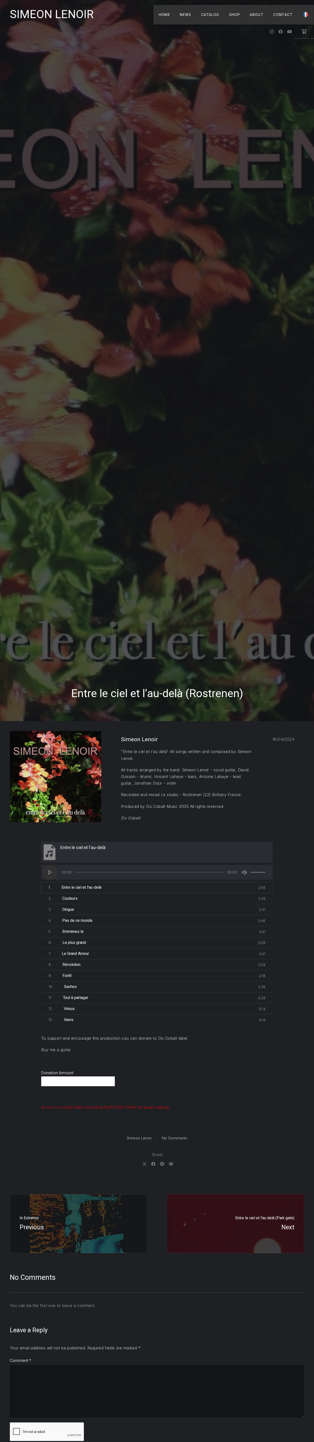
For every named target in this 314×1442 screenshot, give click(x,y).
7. (69, 954)
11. (68, 998)
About (256, 14)
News (185, 14)
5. (66, 932)
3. (61, 909)
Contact (283, 14)
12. (62, 1009)
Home (164, 14)
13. (61, 1020)
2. (63, 898)
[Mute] (244, 872)
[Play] (50, 872)
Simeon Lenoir (139, 1138)
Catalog (210, 14)
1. (75, 887)
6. (67, 943)
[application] (157, 872)
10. (63, 987)
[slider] (258, 872)
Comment (20, 1360)
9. (60, 976)
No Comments (174, 1138)
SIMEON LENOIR (51, 14)
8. (64, 965)
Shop (234, 14)
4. (70, 921)
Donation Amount (57, 1073)
